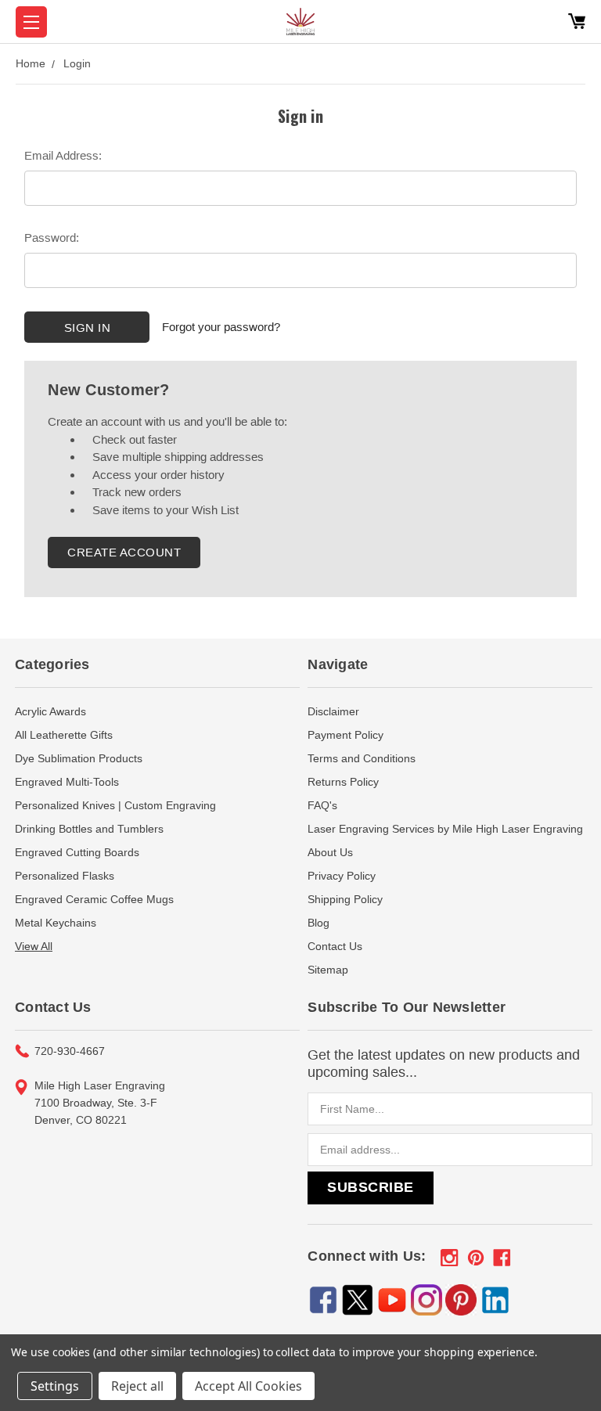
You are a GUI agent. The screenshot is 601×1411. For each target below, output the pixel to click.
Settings (55, 1386)
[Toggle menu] (31, 22)
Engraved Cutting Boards (77, 852)
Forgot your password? (221, 326)
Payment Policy (345, 735)
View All (33, 946)
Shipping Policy (345, 899)
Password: (51, 237)
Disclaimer (333, 711)
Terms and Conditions (362, 758)
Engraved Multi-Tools (67, 782)
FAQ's (322, 805)
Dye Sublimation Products (78, 758)
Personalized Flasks (64, 875)
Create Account (124, 552)
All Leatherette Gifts (64, 735)
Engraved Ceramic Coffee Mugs (94, 899)
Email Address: (63, 155)
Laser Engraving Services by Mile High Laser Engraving (445, 828)
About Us (330, 852)
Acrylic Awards (50, 711)
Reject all (137, 1386)
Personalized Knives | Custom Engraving (115, 805)
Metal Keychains (55, 922)
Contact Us (335, 946)
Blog (318, 922)
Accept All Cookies (248, 1386)
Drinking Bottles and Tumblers (89, 828)
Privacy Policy (342, 875)
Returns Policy (343, 782)
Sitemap (328, 969)
